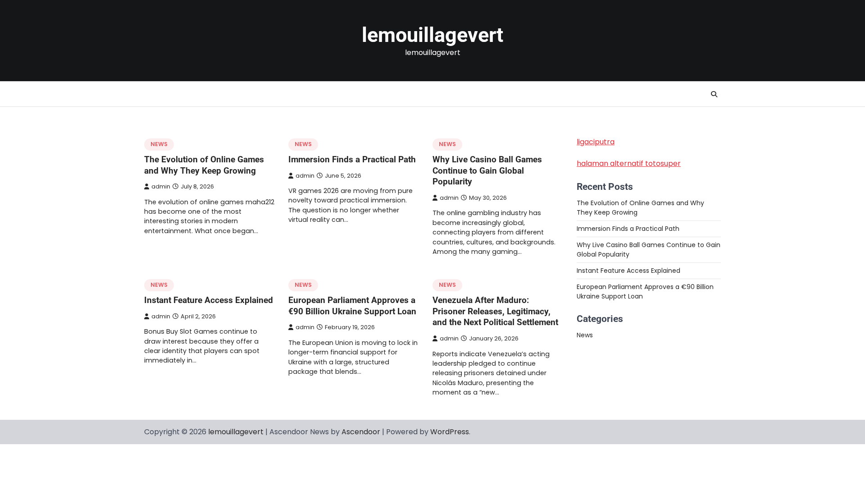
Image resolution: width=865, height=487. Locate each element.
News (159, 144)
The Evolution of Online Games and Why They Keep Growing (204, 165)
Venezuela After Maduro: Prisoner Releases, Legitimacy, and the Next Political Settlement (495, 311)
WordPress (449, 432)
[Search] (714, 94)
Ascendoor (360, 432)
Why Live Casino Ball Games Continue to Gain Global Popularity (487, 170)
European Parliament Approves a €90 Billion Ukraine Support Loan (352, 306)
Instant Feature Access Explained (208, 300)
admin (160, 186)
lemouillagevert (432, 35)
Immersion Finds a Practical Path (352, 159)
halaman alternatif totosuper (629, 163)
